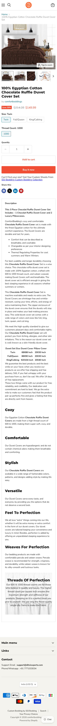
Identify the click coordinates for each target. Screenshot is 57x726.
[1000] (7, 137)
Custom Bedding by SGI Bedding (22, 711)
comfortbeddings (13, 101)
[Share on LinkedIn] (15, 191)
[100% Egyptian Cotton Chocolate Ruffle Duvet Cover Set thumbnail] (45, 76)
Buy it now (29, 169)
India (27, 684)
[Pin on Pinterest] (21, 191)
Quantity (6, 142)
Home (5, 14)
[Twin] (6, 123)
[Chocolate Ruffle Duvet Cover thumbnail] (7, 76)
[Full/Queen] (19, 123)
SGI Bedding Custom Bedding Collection (22, 179)
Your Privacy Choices (28, 714)
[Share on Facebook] (4, 191)
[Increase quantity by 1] (28, 149)
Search (43, 711)
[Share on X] (9, 191)
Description (11, 203)
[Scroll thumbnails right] (52, 76)
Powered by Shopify (29, 720)
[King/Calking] (36, 123)
